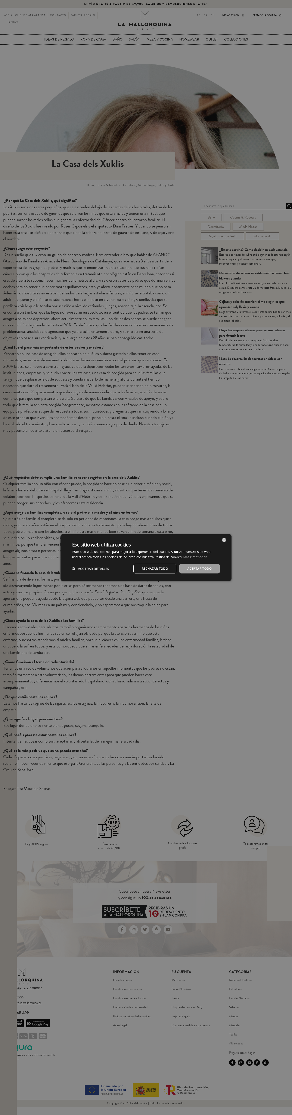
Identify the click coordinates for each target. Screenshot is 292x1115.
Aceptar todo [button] (199, 568)
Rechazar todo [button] (155, 568)
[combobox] (224, 540)
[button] (90, 569)
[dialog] (146, 557)
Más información (195, 557)
